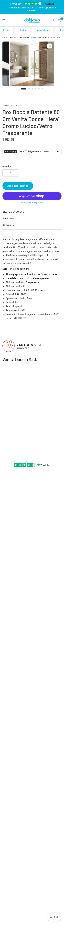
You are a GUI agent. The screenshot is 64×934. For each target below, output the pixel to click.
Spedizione (8, 218)
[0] (60, 20)
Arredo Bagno (43, 30)
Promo (6, 30)
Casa (4, 37)
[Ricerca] (55, 20)
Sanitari (23, 30)
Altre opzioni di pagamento (32, 202)
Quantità (6, 166)
